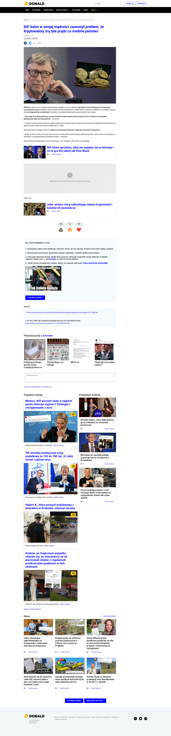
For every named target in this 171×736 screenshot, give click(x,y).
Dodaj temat (107, 717)
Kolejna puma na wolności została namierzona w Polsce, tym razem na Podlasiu (67, 642)
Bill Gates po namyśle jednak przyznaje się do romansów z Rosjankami (95, 457)
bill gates (28, 38)
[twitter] (30, 43)
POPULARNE (76, 10)
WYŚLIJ (39, 43)
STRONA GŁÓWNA (74, 701)
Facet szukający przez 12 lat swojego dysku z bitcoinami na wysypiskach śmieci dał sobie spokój (96, 494)
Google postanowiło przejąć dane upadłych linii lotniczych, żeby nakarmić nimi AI (69, 679)
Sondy (93, 717)
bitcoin (35, 38)
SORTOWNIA (36, 10)
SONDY (85, 10)
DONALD (26, 20)
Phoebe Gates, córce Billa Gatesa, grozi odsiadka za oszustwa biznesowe (97, 422)
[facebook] (26, 43)
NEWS (27, 10)
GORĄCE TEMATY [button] (61, 10)
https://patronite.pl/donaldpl (95, 263)
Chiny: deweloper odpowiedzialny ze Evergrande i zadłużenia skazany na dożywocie (35, 642)
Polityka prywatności (60, 719)
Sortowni (48, 335)
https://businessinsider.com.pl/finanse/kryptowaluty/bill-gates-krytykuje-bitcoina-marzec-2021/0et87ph (61, 312)
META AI (75, 362)
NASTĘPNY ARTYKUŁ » (95, 701)
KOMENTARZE (48, 10)
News (56, 717)
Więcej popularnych (32, 609)
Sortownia (50, 259)
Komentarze (63, 717)
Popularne (72, 717)
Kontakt (98, 717)
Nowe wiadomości (109, 616)
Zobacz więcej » (56, 154)
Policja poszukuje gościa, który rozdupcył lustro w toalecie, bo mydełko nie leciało (34, 367)
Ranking (79, 717)
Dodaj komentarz (32, 375)
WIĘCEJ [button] (93, 10)
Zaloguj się (129, 3)
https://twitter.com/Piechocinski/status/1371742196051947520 (47, 323)
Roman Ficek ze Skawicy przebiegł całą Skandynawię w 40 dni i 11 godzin (100, 679)
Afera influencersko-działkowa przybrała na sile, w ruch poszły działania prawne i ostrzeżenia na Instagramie (100, 643)
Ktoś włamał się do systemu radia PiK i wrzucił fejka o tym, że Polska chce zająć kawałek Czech (37, 681)
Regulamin (115, 717)
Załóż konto (142, 3)
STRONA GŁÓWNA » (35, 298)
